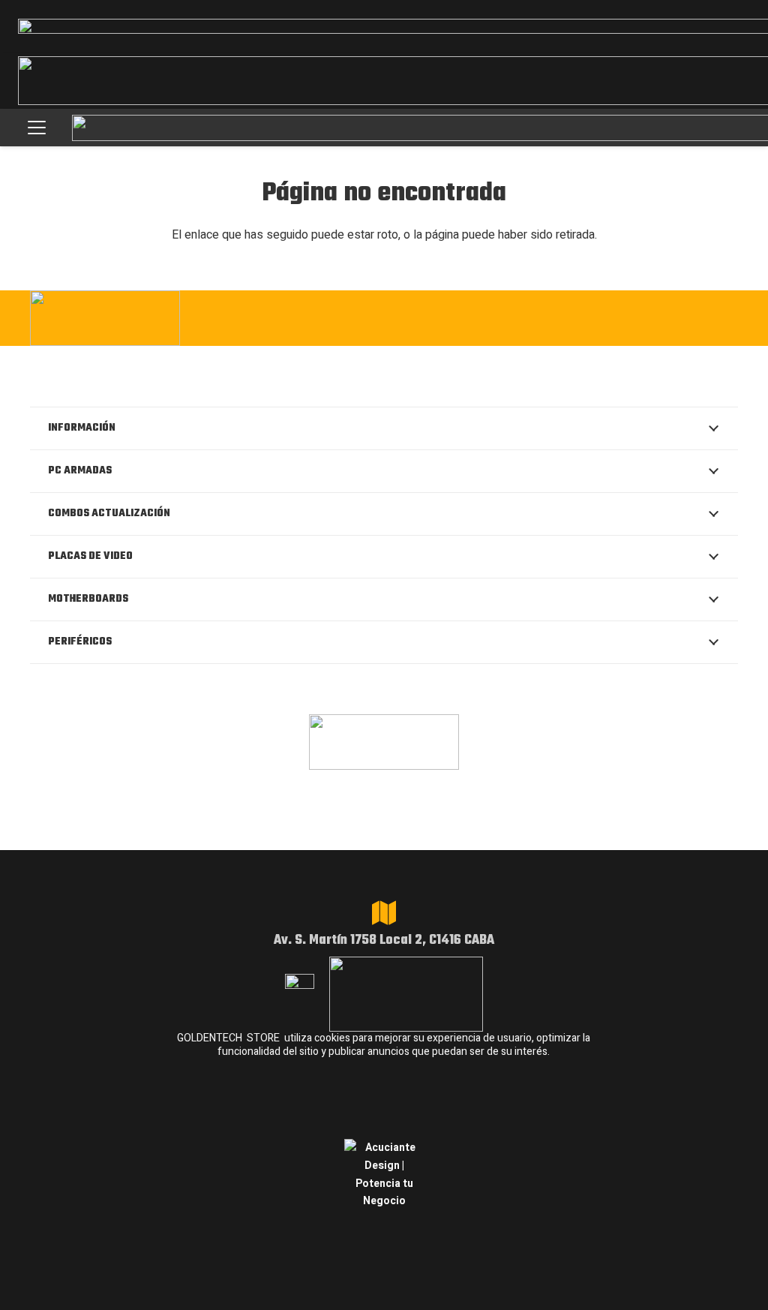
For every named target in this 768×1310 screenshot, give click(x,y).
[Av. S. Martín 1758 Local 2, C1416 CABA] (384, 913)
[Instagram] (541, 318)
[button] (37, 128)
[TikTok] (679, 317)
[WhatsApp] (633, 317)
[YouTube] (724, 317)
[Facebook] (587, 317)
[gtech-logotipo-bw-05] (136, 318)
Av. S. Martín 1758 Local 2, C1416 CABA (384, 940)
